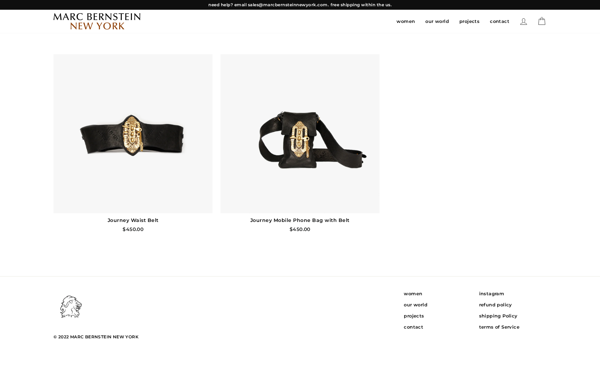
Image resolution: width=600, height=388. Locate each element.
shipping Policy (498, 316)
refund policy (495, 304)
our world (437, 21)
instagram (492, 293)
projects (469, 21)
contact (499, 21)
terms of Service (499, 327)
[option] (300, 5)
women (406, 21)
